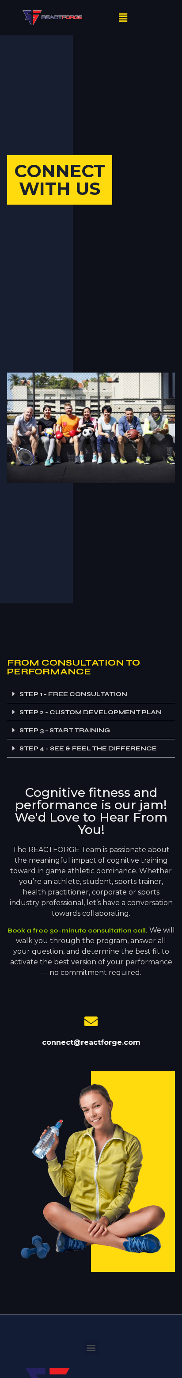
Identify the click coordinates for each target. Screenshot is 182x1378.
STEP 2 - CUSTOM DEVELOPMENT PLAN (90, 712)
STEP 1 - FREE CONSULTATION (73, 694)
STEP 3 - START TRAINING (64, 730)
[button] (123, 17)
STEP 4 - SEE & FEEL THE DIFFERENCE (88, 748)
